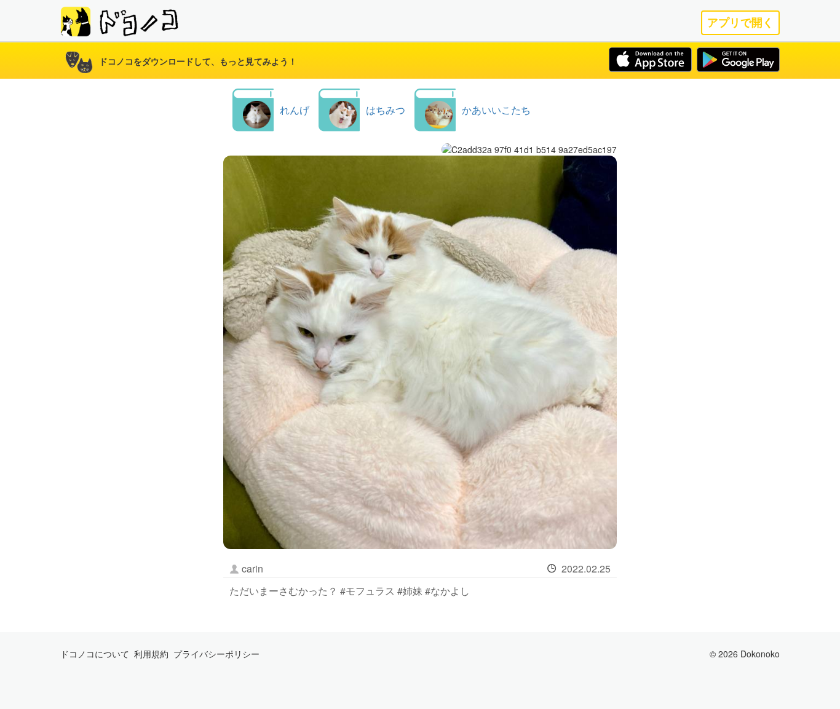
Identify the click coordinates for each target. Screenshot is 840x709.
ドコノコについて (94, 654)
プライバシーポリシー (216, 654)
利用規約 (151, 654)
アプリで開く (740, 22)
